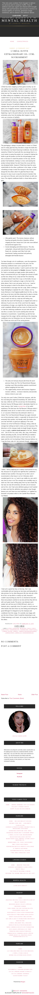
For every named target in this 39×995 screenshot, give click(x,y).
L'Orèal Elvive (7, 631)
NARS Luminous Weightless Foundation (20, 927)
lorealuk (18, 633)
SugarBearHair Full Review (20, 850)
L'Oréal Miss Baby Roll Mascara (20, 922)
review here (22, 406)
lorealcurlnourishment (28, 631)
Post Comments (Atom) (17, 698)
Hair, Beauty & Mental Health (19, 19)
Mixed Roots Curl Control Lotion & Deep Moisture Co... (20, 839)
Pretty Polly (20, 869)
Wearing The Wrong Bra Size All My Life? (20, 873)
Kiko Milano (20, 920)
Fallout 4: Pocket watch (20, 806)
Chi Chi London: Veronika (20, 973)
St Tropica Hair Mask (20, 848)
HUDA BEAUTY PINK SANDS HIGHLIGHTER (20, 914)
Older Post (34, 694)
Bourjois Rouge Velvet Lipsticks (20, 904)
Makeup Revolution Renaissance (20, 925)
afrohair (15, 628)
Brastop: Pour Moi (23, 865)
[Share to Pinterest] (23, 626)
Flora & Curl (20, 825)
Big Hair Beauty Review (23, 821)
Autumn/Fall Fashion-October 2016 (20, 969)
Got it (25, 15)
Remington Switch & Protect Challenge (20, 846)
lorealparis (9, 633)
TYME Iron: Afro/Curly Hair (20, 852)
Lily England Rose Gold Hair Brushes (20, 951)
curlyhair (5, 630)
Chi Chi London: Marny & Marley (20, 971)
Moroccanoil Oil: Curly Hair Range (20, 842)
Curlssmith (27, 823)
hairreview (24, 630)
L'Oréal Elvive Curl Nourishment (20, 834)
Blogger (23, 981)
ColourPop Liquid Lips (20, 910)
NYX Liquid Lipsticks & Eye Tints (20, 929)
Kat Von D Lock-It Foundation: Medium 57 (20, 918)
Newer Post (4, 694)
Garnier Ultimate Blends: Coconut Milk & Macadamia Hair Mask (20, 827)
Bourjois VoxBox (20, 906)
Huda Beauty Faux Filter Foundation (20, 912)
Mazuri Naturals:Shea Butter (20, 836)
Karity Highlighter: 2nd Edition (20, 916)
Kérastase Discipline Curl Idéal (20, 830)
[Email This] (15, 626)
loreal (15, 631)
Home (12, 41)
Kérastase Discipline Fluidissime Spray (20, 832)
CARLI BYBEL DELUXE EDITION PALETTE (20, 908)
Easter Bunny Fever (20, 975)
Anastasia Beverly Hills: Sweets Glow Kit (20, 900)
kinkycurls (33, 630)
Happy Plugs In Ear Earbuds (20, 808)
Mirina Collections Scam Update (20, 955)
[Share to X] (19, 626)
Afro (10, 628)
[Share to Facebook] (21, 626)
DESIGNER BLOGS (28, 993)
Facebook (19, 777)
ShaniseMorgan (28, 633)
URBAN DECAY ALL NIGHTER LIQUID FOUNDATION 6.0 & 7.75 (20, 936)
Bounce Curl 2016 (15, 823)
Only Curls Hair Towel (20, 844)
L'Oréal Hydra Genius (20, 953)
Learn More (16, 15)
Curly (34, 628)
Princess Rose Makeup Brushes (20, 931)
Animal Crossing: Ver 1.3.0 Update (23, 804)
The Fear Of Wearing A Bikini (20, 871)
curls (29, 628)
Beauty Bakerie (20, 902)
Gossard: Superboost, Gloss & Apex (20, 867)
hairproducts (14, 630)
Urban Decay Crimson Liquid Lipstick (20, 933)
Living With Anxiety (20, 885)
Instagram (19, 773)
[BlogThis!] (17, 626)
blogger (23, 628)
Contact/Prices (22, 41)
